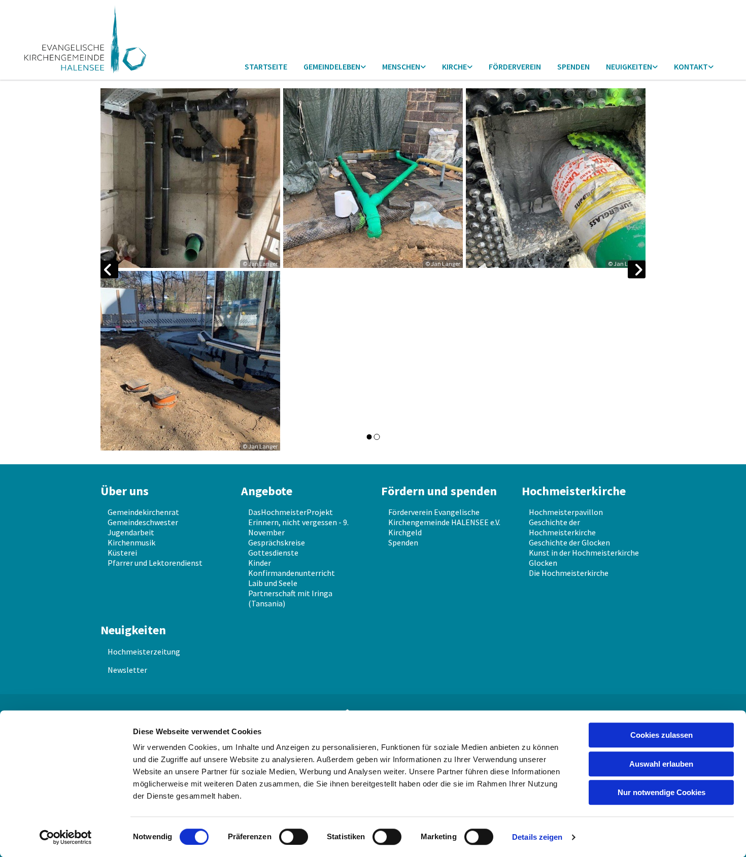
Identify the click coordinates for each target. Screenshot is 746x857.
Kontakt (691, 66)
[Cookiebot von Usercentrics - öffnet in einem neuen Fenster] (65, 837)
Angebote (266, 491)
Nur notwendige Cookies (661, 792)
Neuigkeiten (629, 66)
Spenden (573, 66)
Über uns (124, 491)
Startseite (266, 66)
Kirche (454, 66)
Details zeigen (537, 837)
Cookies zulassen (661, 735)
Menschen (401, 66)
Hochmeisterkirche (574, 491)
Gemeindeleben (331, 66)
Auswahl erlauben (661, 764)
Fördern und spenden (439, 491)
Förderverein (515, 66)
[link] (334, 67)
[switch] (293, 837)
